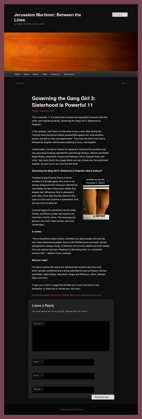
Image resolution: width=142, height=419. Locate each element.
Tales (72, 295)
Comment (38, 323)
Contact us (55, 74)
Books (35, 74)
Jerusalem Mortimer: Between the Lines (47, 17)
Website (37, 389)
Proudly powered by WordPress (71, 409)
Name (38, 361)
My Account (69, 74)
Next (125, 83)
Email (38, 375)
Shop (45, 74)
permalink (97, 295)
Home (17, 74)
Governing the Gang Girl (59, 295)
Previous (18, 83)
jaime (79, 295)
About (26, 74)
